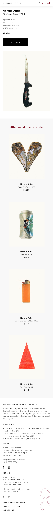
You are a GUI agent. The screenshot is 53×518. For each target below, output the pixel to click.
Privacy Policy (11, 506)
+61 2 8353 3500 (10, 462)
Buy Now (15, 42)
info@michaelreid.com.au (14, 460)
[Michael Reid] (19, 3)
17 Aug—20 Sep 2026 (21, 438)
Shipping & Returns (14, 502)
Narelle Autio (12, 11)
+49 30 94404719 (10, 492)
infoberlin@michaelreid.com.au (17, 489)
